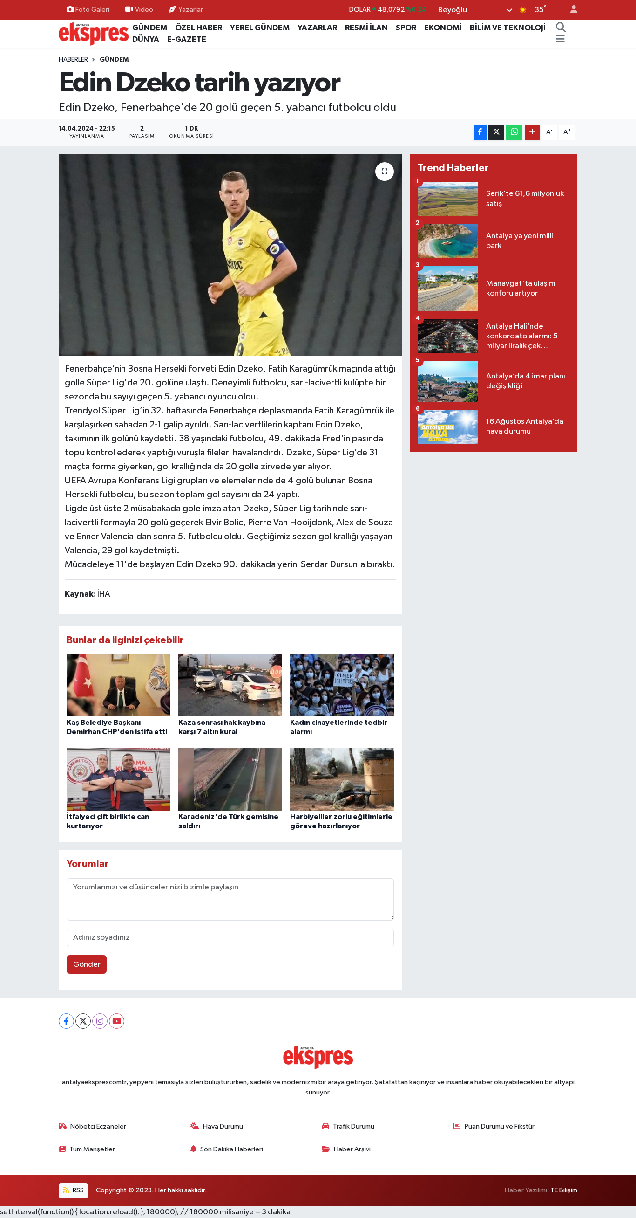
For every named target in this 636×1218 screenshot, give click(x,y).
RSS (77, 1190)
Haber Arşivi (352, 1149)
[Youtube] (116, 1021)
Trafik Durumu (353, 1126)
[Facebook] (66, 1021)
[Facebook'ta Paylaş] (480, 132)
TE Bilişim (563, 1190)
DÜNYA (145, 39)
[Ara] (560, 28)
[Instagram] (100, 1021)
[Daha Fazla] (532, 132)
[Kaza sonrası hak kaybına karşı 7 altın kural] (230, 685)
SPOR (406, 28)
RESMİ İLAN (366, 28)
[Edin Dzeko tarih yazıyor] (230, 255)
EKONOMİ (443, 28)
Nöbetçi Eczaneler (98, 1126)
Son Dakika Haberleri (231, 1149)
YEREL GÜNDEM (260, 28)
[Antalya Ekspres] (94, 33)
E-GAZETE (186, 39)
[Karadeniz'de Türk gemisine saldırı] (230, 779)
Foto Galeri (92, 9)
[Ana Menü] (560, 40)
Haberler (73, 59)
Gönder (87, 965)
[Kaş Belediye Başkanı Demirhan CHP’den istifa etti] (118, 685)
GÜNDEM (149, 28)
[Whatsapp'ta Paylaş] (514, 132)
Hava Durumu (223, 1126)
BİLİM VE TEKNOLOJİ (508, 28)
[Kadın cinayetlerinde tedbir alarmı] (342, 685)
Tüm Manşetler (92, 1149)
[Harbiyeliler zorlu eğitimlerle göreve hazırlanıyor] (342, 779)
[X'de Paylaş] (496, 132)
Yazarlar (190, 9)
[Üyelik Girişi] (569, 10)
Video (144, 9)
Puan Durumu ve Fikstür (500, 1126)
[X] (83, 1021)
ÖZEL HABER (198, 28)
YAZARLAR (317, 28)
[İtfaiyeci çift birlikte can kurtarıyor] (118, 779)
